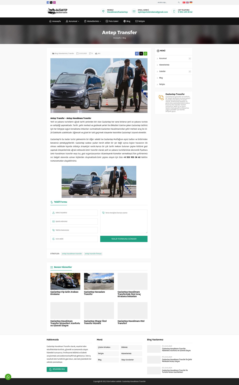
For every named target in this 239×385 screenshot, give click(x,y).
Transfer (71, 53)
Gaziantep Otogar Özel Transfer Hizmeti (95, 322)
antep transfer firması (93, 254)
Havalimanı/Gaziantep (117, 12)
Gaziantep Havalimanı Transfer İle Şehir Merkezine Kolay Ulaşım (177, 360)
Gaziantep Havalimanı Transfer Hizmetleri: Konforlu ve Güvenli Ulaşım (65, 323)
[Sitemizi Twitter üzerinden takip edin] (51, 2)
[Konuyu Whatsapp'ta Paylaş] (145, 53)
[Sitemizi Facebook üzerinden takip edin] (48, 2)
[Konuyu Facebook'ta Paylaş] (137, 53)
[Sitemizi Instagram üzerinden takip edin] (54, 2)
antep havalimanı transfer (72, 254)
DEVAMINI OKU (59, 369)
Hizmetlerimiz (63, 53)
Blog (124, 38)
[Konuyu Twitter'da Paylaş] (141, 53)
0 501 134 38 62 (185, 12)
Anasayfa (117, 38)
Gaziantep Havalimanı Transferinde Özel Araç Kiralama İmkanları (129, 294)
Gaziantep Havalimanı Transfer (134, 382)
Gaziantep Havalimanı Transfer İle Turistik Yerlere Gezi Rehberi (175, 371)
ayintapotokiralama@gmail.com (153, 12)
